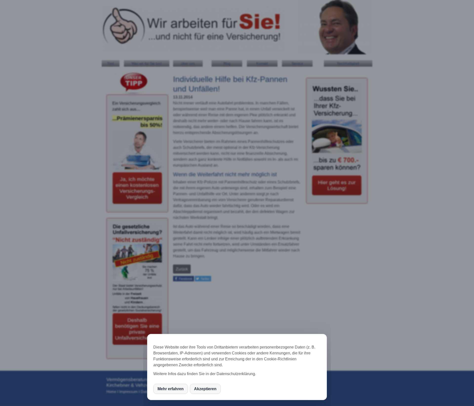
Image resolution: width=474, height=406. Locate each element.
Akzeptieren (205, 389)
